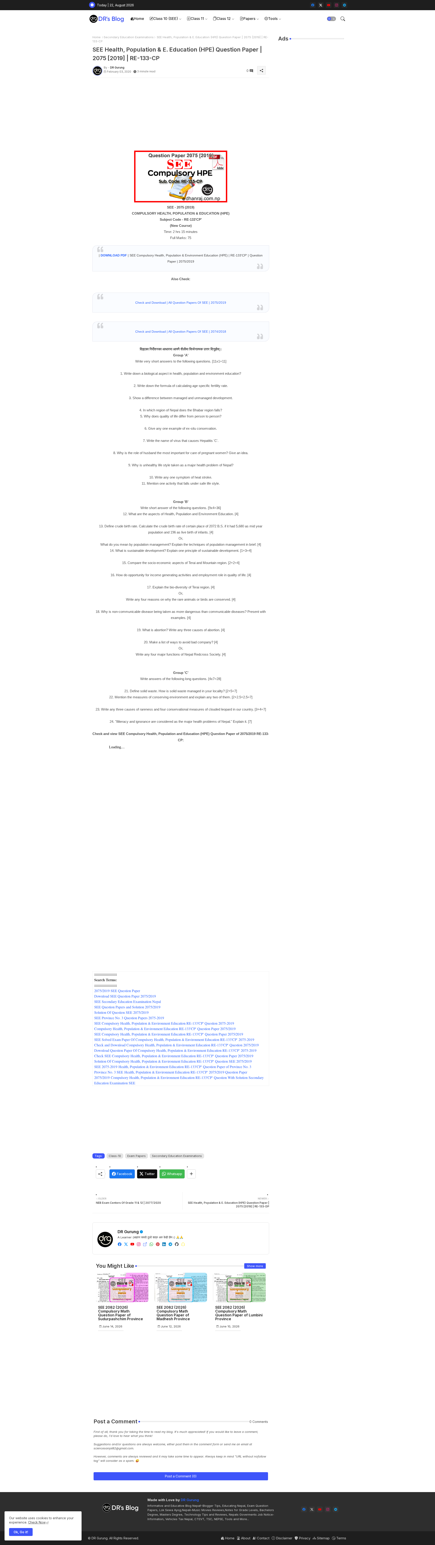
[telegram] (344, 5)
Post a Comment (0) (181, 1476)
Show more (255, 1266)
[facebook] (313, 5)
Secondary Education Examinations (129, 37)
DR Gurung (128, 1231)
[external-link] (145, 1244)
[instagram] (336, 5)
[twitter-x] (321, 5)
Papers (249, 18)
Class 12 (224, 18)
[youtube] (328, 5)
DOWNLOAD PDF (114, 255)
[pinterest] (158, 1244)
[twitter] (126, 1244)
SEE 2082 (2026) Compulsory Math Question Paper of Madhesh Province (173, 1313)
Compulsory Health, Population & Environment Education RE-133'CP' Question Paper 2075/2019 (165, 1028)
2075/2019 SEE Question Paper (117, 990)
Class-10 (115, 1156)
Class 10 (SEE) (165, 18)
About (245, 1538)
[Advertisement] (180, 113)
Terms (340, 1538)
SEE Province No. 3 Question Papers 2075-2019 (129, 1017)
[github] (177, 1244)
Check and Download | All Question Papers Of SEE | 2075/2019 (180, 302)
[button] (331, 19)
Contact (262, 1538)
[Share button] (191, 1173)
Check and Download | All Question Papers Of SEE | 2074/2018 (180, 331)
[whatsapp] (151, 1244)
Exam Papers (136, 1156)
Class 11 (197, 18)
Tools (273, 18)
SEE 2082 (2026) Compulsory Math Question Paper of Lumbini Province (239, 1313)
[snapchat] (183, 1244)
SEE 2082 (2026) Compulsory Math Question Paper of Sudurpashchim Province (120, 1313)
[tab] (137, 18)
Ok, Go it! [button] (21, 1532)
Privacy (304, 1538)
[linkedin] (164, 1244)
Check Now (37, 1522)
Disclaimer (283, 1538)
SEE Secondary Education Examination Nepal (127, 1001)
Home (139, 18)
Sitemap (323, 1538)
